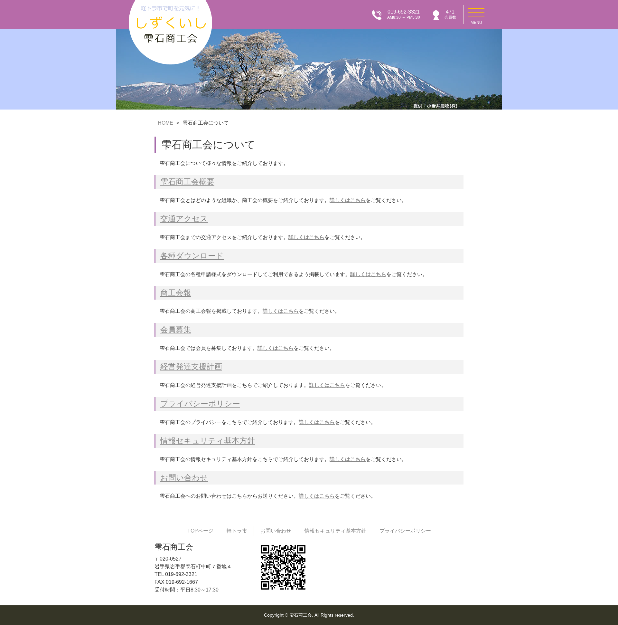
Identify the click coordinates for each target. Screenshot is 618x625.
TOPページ (200, 531)
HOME (165, 123)
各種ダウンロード (192, 255)
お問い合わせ (184, 477)
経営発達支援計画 (191, 366)
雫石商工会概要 (187, 181)
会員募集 (175, 329)
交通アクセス (184, 218)
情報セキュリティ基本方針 (207, 440)
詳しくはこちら (348, 200)
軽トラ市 (237, 531)
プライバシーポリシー (200, 403)
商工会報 (175, 292)
